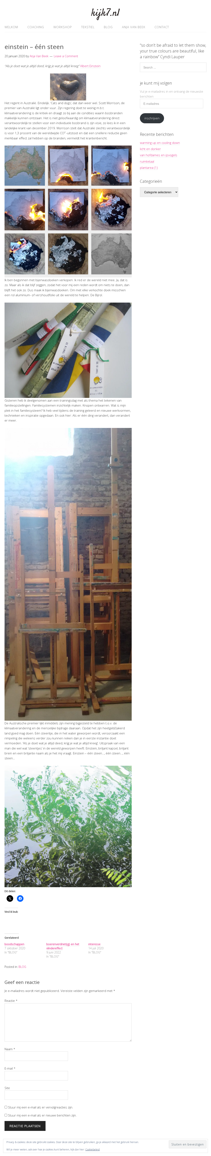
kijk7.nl (105, 13)
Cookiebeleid (92, 1149)
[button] (25, 166)
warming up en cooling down (160, 143)
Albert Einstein (90, 66)
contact (162, 27)
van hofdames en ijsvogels (158, 155)
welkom (11, 27)
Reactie (11, 1001)
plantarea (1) (149, 167)
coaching (35, 27)
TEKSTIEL (88, 27)
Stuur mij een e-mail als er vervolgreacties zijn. (40, 1107)
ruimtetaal (147, 161)
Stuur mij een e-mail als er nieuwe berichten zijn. (42, 1115)
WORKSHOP (62, 27)
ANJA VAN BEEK (133, 27)
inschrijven (151, 118)
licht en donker (150, 149)
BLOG (108, 27)
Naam (10, 1049)
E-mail (10, 1068)
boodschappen (14, 944)
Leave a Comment (66, 56)
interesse (94, 944)
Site (7, 1088)
